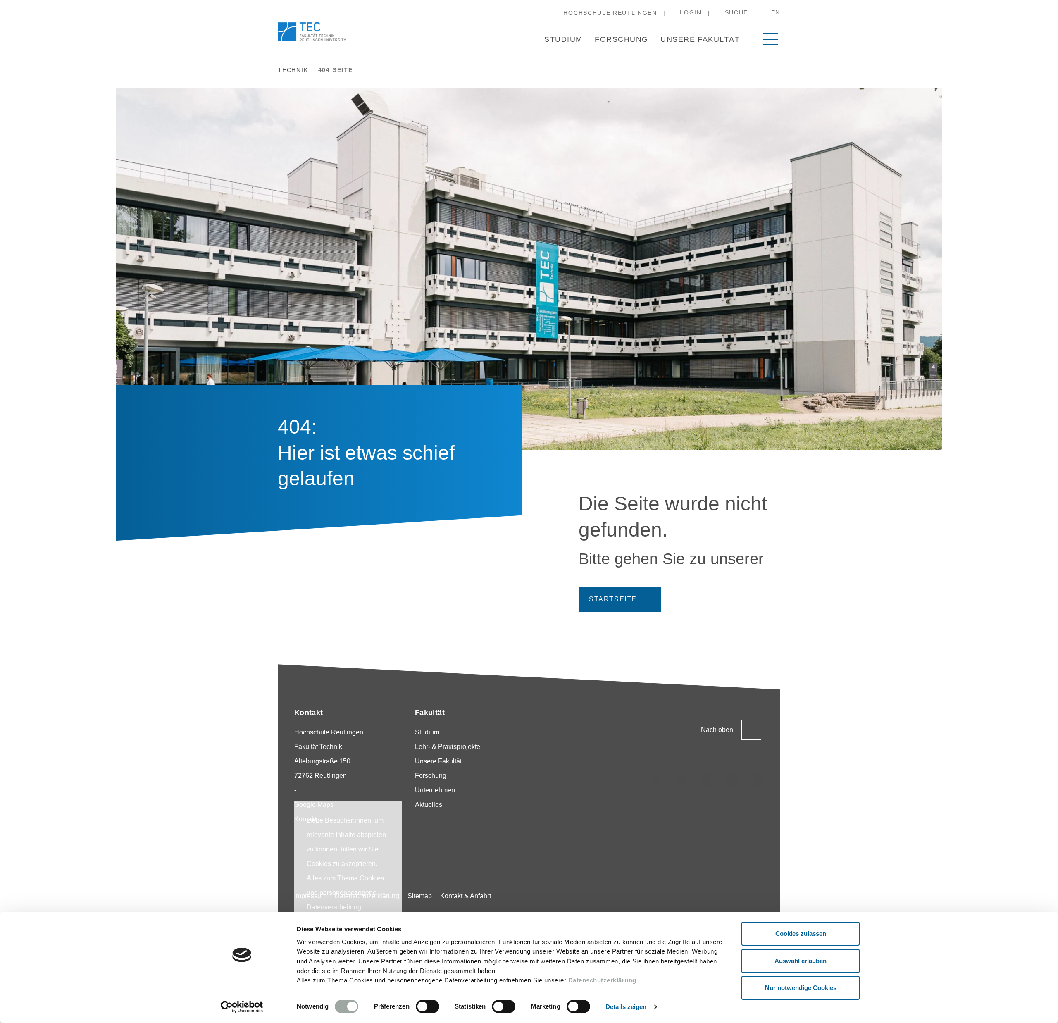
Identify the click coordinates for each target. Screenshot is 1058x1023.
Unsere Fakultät (700, 39)
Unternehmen (435, 790)
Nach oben (717, 729)
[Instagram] (656, 780)
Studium (563, 39)
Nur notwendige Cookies (800, 987)
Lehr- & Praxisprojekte (447, 746)
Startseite (613, 599)
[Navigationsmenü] (770, 39)
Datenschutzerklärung (602, 980)
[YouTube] (757, 780)
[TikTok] (681, 780)
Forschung (621, 39)
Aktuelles (428, 804)
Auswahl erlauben (800, 960)
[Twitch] (732, 780)
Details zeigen (625, 1006)
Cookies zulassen (800, 933)
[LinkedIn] (706, 780)
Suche (736, 12)
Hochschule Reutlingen (610, 13)
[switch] (427, 1006)
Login (690, 12)
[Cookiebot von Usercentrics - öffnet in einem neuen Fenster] (242, 1007)
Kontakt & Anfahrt (465, 895)
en (775, 12)
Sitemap (419, 895)
